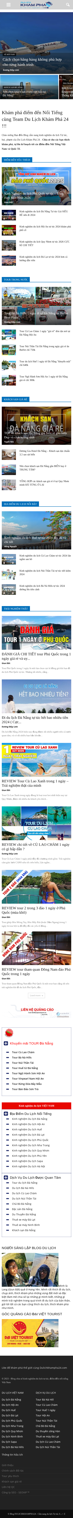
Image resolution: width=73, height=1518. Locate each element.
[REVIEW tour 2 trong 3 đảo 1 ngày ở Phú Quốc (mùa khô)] (36, 887)
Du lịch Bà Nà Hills (23, 1188)
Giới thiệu (7, 1465)
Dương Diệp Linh (11, 70)
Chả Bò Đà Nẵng (21, 1203)
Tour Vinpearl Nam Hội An (28, 1078)
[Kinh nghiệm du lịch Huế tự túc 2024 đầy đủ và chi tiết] (36, 530)
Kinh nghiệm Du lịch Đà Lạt (28, 1134)
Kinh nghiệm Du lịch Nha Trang (31, 1145)
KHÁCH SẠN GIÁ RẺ (15, 399)
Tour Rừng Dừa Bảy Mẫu (27, 1084)
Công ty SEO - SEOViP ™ (15, 1492)
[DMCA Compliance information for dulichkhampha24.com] (12, 1500)
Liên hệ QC (8, 1487)
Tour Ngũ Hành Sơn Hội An (28, 1073)
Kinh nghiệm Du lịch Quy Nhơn (30, 1150)
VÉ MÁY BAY (9, 54)
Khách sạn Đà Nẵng (23, 1230)
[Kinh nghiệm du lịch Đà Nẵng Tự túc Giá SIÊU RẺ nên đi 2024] (9, 215)
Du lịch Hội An (10, 1404)
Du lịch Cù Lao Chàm (24, 1193)
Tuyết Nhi (9, 441)
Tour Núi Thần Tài (23, 1062)
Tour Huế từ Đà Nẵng (25, 1068)
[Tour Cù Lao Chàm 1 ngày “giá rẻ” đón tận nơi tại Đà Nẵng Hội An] (9, 335)
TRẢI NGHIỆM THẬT (16, 608)
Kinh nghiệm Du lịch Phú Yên (29, 1155)
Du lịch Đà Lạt (10, 1415)
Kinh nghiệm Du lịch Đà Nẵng (29, 1119)
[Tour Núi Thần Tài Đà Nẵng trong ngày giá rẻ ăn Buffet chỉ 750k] (9, 350)
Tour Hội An (43, 1415)
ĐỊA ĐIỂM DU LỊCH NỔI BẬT (20, 504)
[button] (68, 4)
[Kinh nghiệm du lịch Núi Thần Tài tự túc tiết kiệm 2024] (9, 574)
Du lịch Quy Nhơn (12, 1431)
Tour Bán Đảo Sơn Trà (25, 1089)
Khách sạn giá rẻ (12, 1481)
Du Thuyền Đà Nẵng (24, 1214)
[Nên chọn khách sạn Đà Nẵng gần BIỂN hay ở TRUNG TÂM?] (9, 469)
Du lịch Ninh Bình (12, 1436)
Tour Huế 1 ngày (45, 1410)
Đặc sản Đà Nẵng (22, 1209)
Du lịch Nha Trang (12, 1426)
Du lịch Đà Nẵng (11, 1399)
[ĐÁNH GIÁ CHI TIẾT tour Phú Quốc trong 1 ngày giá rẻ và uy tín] (36, 633)
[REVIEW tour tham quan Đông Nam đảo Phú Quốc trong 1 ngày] (36, 948)
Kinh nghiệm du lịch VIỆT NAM (36, 1105)
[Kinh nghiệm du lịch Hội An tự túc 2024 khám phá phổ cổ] (9, 230)
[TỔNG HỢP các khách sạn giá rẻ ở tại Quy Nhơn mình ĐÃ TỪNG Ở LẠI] (9, 485)
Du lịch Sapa (9, 1441)
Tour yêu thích (10, 1476)
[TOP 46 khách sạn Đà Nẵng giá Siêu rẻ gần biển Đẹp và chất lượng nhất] (36, 426)
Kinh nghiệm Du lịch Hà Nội (28, 1166)
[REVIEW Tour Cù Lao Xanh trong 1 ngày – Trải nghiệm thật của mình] (36, 760)
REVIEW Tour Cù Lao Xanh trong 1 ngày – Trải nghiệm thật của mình (35, 783)
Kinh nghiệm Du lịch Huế (27, 1129)
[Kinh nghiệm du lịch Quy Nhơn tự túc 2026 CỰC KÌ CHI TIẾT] (9, 245)
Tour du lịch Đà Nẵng (24, 1182)
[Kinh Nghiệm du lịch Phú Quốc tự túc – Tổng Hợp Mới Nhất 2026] (36, 186)
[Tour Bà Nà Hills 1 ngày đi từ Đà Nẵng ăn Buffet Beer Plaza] (36, 306)
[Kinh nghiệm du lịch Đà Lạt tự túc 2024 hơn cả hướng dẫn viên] (9, 260)
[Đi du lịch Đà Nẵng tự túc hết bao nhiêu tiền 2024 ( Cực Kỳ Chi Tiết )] (36, 696)
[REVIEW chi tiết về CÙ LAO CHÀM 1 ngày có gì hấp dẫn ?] (36, 823)
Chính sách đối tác (13, 1470)
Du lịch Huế (9, 1410)
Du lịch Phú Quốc (12, 1420)
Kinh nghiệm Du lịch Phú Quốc (30, 1140)
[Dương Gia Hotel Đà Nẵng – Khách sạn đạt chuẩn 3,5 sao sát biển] (9, 454)
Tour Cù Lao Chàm (23, 1052)
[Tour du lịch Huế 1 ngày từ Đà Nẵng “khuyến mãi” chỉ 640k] (9, 365)
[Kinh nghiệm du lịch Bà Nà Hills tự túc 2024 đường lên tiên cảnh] (9, 589)
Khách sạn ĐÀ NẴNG (13, 87)
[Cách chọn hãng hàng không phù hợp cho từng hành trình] (36, 42)
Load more (35, 995)
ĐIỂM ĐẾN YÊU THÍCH (17, 160)
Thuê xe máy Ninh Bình (26, 1225)
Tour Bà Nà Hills (22, 1057)
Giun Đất (8, 202)
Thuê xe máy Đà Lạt (23, 1219)
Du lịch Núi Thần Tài (24, 1198)
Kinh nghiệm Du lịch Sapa (27, 1161)
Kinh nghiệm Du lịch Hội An (28, 1124)
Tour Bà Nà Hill (45, 1399)
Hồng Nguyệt (10, 546)
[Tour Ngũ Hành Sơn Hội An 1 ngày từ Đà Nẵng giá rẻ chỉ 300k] (9, 380)
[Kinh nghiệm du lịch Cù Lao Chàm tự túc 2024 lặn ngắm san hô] (9, 559)
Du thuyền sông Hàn (48, 1431)
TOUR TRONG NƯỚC (16, 279)
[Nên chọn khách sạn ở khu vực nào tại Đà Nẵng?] (29, 89)
